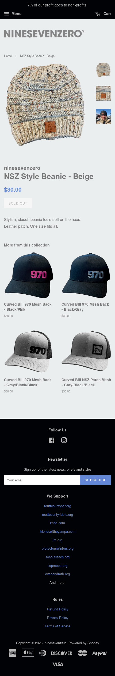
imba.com (57, 522)
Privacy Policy (57, 617)
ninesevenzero (55, 642)
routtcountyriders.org (57, 514)
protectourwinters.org (58, 548)
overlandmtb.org (57, 573)
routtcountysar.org (57, 505)
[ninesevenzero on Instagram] (64, 441)
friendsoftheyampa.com (57, 531)
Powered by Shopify (83, 642)
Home (8, 55)
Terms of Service (57, 625)
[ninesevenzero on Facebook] (51, 441)
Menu (16, 13)
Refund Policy (57, 608)
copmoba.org (57, 565)
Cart (106, 13)
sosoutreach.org (57, 556)
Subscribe (95, 479)
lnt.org (57, 539)
